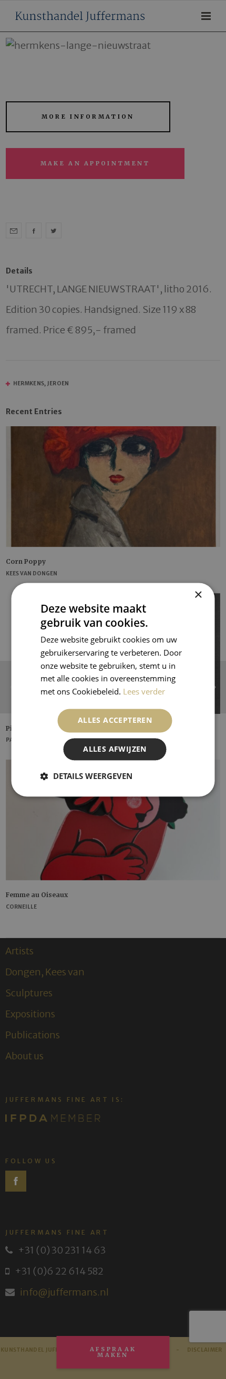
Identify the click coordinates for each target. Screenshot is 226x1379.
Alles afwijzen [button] (115, 749)
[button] (86, 776)
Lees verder (144, 692)
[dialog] (113, 689)
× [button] (198, 595)
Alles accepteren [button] (115, 720)
